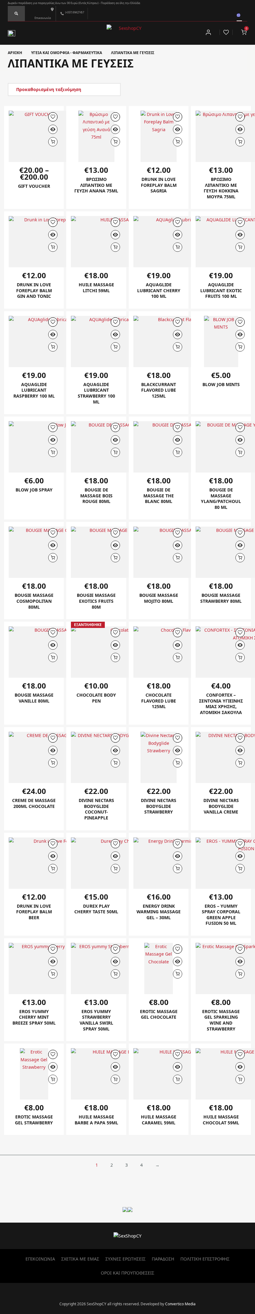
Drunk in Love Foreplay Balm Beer (34, 911)
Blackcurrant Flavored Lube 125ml (158, 390)
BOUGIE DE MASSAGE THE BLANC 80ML (158, 495)
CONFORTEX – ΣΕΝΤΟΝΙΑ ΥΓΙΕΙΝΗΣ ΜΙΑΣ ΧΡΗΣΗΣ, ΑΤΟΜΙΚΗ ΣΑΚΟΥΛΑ (221, 703)
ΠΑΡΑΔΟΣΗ (163, 1259)
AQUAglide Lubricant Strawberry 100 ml (96, 393)
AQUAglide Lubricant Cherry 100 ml (158, 290)
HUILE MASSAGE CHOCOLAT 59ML (221, 1120)
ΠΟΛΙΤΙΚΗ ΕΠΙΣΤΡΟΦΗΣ (205, 1259)
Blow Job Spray (34, 490)
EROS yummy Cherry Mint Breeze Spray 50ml (34, 1017)
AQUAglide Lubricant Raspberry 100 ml (34, 390)
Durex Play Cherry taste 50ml (96, 909)
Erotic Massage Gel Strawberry (34, 1120)
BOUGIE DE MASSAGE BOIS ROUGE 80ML (96, 495)
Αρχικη (15, 52)
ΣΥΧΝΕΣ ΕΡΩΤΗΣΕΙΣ (125, 1259)
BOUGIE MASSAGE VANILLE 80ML (34, 698)
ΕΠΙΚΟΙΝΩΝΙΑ (40, 1259)
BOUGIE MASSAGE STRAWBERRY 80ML (221, 598)
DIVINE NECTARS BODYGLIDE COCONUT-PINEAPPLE (96, 809)
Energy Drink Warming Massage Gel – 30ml (159, 911)
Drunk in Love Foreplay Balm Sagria (159, 185)
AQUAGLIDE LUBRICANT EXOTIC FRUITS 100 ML (221, 290)
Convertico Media (180, 1304)
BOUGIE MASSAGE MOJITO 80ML (158, 598)
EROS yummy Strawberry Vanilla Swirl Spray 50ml (96, 1020)
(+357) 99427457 (74, 12)
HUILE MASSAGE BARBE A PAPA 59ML (96, 1120)
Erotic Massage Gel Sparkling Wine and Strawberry (221, 1020)
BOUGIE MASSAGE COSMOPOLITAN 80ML (34, 601)
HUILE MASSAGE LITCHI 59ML (96, 287)
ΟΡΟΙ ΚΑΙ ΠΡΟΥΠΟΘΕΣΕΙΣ (127, 1273)
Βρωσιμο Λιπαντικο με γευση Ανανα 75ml (96, 185)
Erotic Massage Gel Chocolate (159, 1014)
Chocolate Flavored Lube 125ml (158, 700)
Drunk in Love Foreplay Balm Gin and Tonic (34, 290)
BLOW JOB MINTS (221, 384)
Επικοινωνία (43, 18)
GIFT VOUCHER (34, 186)
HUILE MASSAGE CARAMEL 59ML (158, 1120)
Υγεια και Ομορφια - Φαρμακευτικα (66, 52)
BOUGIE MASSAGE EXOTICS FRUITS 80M (96, 601)
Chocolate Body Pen (96, 698)
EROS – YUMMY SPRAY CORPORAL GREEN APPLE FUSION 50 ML (221, 914)
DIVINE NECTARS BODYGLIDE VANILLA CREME (221, 806)
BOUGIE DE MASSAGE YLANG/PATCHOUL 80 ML (221, 498)
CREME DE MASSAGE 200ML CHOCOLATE (34, 803)
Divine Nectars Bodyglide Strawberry (158, 806)
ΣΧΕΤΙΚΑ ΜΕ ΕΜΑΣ (80, 1259)
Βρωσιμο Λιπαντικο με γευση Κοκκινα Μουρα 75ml (221, 188)
